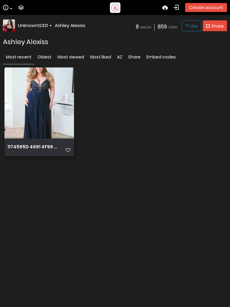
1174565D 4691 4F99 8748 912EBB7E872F (32, 147)
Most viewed (71, 57)
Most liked (100, 57)
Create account (206, 7)
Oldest (44, 57)
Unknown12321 (33, 25)
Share (134, 57)
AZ (119, 57)
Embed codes (161, 57)
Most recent (18, 57)
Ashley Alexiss (70, 25)
